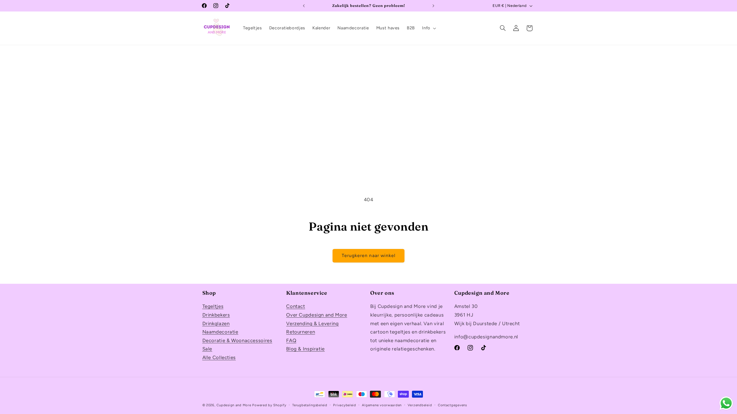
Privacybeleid (344, 405)
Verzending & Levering (312, 323)
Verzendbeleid (420, 405)
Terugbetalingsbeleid (309, 405)
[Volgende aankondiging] (433, 6)
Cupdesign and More (233, 405)
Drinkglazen (216, 323)
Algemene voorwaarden (382, 405)
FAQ (291, 340)
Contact (295, 306)
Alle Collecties (219, 357)
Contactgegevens (452, 405)
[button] (428, 28)
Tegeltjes (213, 306)
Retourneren (300, 332)
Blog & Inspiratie (305, 349)
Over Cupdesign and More (316, 315)
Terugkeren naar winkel (368, 255)
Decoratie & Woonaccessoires (237, 340)
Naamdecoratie (220, 332)
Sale (207, 349)
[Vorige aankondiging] (303, 6)
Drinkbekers (216, 315)
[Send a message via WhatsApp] (726, 403)
